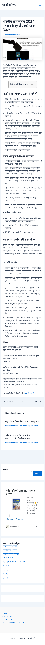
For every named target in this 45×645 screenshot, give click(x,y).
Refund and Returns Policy (13, 622)
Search (5, 469)
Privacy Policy (8, 619)
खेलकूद (5, 570)
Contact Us (7, 616)
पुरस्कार (5, 578)
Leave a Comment (11, 426)
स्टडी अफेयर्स (9, 4)
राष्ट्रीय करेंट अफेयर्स (10, 550)
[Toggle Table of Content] (31, 84)
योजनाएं (5, 574)
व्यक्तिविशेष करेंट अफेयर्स (10, 566)
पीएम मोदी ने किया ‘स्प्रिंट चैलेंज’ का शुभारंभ (22, 421)
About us (6, 613)
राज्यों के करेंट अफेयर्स (10, 546)
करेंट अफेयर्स (23, 426)
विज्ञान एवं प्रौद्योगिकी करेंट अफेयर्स (14, 562)
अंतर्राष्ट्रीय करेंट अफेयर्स (11, 554)
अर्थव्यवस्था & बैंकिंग (9, 558)
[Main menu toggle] (40, 4)
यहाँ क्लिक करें (29, 393)
